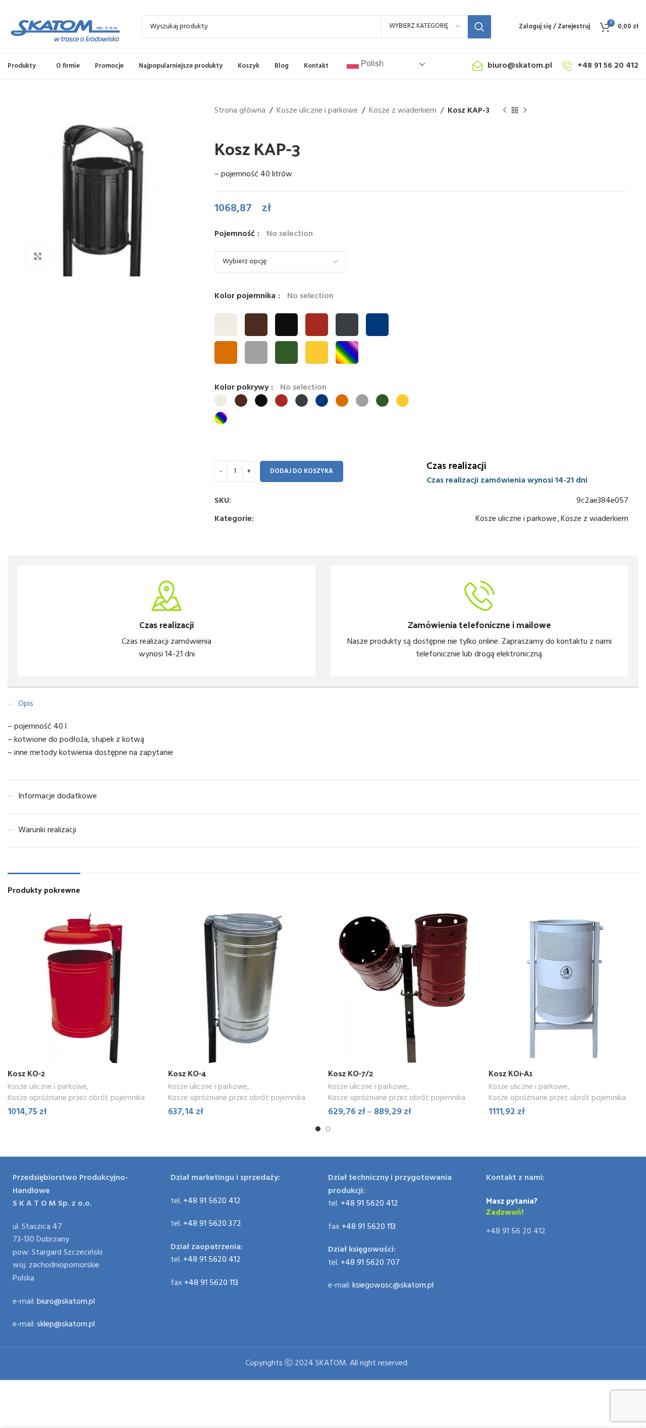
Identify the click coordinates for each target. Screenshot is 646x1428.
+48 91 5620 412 (212, 1201)
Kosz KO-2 (26, 1073)
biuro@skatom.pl (66, 1301)
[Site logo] (65, 26)
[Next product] (525, 111)
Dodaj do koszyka (301, 471)
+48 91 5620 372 (212, 1223)
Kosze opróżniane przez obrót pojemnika (76, 1098)
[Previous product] (505, 111)
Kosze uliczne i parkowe (317, 110)
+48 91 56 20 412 (516, 1231)
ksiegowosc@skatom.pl (393, 1285)
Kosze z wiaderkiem (403, 110)
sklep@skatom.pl (66, 1324)
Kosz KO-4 (187, 1073)
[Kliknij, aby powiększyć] (37, 256)
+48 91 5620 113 (211, 1283)
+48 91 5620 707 (370, 1262)
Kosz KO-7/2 (350, 1073)
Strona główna (239, 110)
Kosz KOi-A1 (510, 1073)
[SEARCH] (479, 26)
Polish (371, 63)
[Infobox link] (166, 621)
